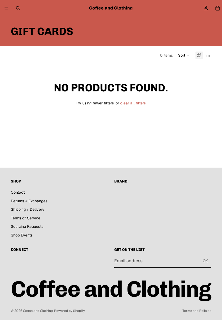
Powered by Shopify (69, 311)
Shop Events (21, 235)
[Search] (18, 8)
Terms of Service (25, 218)
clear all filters (133, 103)
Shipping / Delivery (27, 209)
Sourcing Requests (27, 226)
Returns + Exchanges (29, 201)
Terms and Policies (196, 311)
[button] (184, 55)
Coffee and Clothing (38, 311)
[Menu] (6, 8)
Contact (18, 192)
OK (205, 260)
